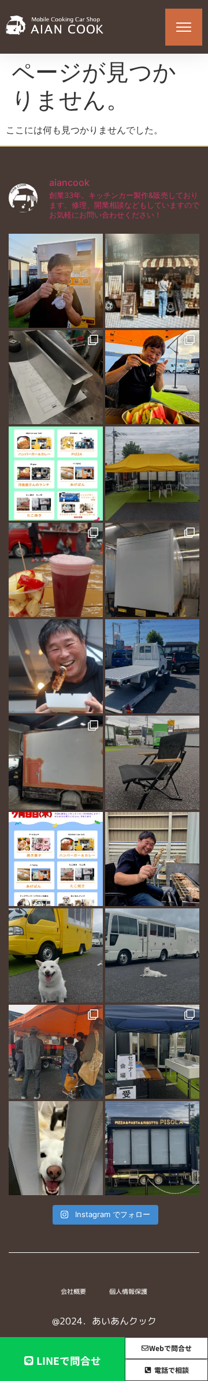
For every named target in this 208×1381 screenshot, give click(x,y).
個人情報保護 (128, 1291)
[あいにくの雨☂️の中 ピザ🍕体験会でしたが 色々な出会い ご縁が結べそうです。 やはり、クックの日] (56, 1052)
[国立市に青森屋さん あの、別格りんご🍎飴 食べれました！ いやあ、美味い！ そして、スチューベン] (56, 570)
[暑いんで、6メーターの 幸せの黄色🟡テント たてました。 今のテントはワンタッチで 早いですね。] (152, 473)
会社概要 (73, 1291)
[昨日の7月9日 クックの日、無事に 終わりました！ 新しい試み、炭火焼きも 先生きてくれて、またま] (152, 666)
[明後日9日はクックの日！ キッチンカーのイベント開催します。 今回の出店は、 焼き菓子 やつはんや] (56, 859)
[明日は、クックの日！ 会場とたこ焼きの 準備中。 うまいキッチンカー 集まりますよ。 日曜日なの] (152, 377)
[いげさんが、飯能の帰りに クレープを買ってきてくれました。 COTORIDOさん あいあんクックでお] (56, 281)
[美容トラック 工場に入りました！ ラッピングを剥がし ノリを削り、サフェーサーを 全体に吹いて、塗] (56, 763)
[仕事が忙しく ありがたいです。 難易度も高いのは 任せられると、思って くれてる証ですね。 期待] (56, 1148)
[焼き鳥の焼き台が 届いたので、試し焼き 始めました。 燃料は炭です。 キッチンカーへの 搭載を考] (152, 859)
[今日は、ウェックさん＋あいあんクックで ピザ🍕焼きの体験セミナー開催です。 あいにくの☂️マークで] (152, 1052)
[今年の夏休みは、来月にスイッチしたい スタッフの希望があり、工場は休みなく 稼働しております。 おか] (56, 377)
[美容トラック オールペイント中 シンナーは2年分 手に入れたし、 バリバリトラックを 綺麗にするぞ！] (152, 570)
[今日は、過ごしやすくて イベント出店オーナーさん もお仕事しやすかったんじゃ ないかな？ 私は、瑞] (152, 955)
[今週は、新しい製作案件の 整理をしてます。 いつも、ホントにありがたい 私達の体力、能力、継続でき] (56, 955)
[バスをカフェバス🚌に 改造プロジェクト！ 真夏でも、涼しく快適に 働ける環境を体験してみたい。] (152, 281)
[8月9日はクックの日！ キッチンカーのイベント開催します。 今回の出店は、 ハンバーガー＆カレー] (56, 473)
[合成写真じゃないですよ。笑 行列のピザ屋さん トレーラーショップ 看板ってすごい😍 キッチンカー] (152, 1148)
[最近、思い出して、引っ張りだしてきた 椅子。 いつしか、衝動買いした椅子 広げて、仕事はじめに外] (152, 763)
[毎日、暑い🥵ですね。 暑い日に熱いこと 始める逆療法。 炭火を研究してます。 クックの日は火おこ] (56, 666)
